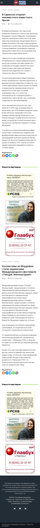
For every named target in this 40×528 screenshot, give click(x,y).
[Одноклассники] (25, 509)
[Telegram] (10, 155)
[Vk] (15, 509)
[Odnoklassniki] (3, 155)
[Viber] (16, 155)
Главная (4, 10)
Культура (16, 10)
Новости (10, 10)
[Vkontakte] (6, 155)
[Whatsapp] (13, 155)
